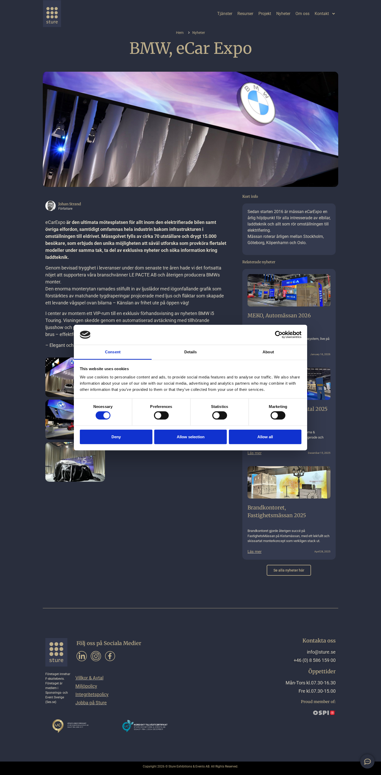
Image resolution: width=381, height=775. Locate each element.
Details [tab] (190, 352)
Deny (116, 436)
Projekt (264, 13)
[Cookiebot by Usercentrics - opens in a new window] (278, 335)
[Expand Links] (367, 761)
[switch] (161, 415)
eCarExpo (55, 222)
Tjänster (224, 13)
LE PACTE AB (143, 274)
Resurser (245, 13)
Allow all (265, 436)
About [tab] (268, 352)
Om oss (302, 13)
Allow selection (190, 436)
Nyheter (283, 13)
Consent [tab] (113, 352)
